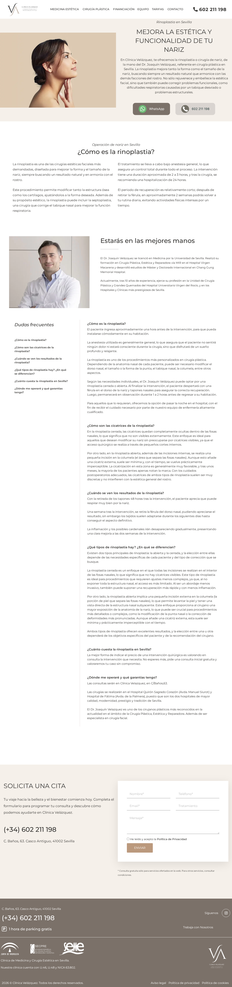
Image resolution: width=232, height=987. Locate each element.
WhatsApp (156, 109)
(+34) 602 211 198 (28, 918)
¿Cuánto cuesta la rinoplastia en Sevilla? (41, 381)
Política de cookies (215, 983)
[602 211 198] (195, 9)
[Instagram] (226, 913)
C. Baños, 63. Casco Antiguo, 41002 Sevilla (39, 841)
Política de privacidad (184, 983)
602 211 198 (213, 9)
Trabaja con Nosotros (198, 927)
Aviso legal (158, 983)
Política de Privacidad (172, 839)
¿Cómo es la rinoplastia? (30, 340)
